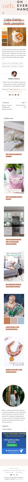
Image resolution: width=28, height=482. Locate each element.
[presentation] (14, 136)
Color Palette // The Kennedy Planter (12, 328)
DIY (21, 63)
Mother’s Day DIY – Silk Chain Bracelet (14, 371)
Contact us (19, 472)
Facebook (22, 89)
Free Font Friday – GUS (21, 105)
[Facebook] (11, 475)
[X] (14, 475)
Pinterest (8, 91)
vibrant (21, 66)
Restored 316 (19, 479)
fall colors (14, 66)
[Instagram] (17, 475)
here (3, 59)
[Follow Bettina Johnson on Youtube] (15, 95)
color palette (14, 63)
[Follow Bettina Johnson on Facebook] (10, 95)
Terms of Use (9, 472)
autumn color (6, 63)
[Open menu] (3, 13)
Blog (13, 91)
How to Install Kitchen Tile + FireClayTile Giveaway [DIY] (13, 241)
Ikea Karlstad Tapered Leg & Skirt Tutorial (13, 285)
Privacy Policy (14, 468)
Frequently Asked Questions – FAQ (14, 470)
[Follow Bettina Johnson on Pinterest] (18, 95)
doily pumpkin (6, 66)
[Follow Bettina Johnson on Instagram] (12, 95)
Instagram (19, 91)
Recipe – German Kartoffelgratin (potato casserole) (7, 106)
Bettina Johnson (14, 79)
